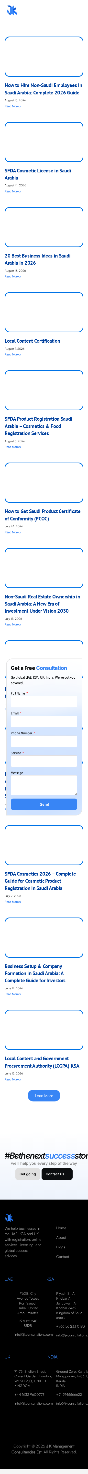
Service (16, 753)
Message (17, 773)
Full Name (18, 693)
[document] (44, 737)
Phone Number (22, 733)
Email (15, 713)
